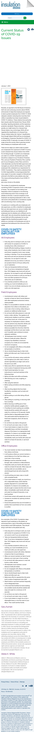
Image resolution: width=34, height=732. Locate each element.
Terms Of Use (14, 682)
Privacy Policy (5, 682)
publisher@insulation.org (8, 708)
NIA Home (17, 13)
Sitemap (22, 682)
